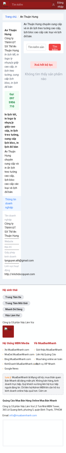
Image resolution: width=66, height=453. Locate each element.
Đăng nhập (60, 4)
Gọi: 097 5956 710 (12, 100)
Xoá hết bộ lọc (43, 64)
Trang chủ (11, 16)
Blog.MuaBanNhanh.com (17, 359)
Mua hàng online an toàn (48, 359)
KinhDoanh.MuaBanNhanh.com (17, 364)
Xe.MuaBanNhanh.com (16, 349)
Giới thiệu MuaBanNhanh (48, 349)
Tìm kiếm (55, 48)
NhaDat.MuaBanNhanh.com (17, 354)
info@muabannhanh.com (23, 415)
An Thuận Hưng (29, 16)
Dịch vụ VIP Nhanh (44, 364)
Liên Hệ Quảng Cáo (45, 354)
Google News (10, 368)
